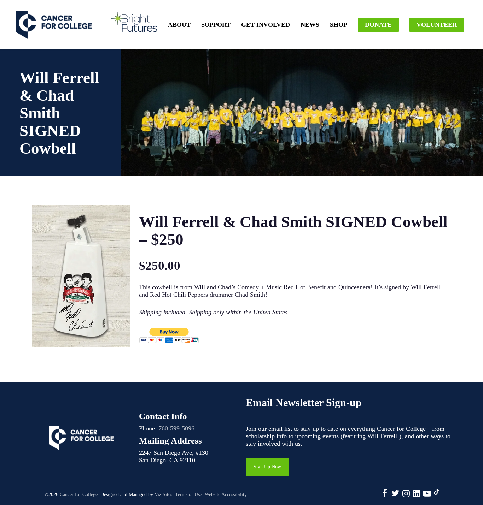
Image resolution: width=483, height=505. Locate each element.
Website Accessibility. (226, 494)
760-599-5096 (176, 428)
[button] (267, 467)
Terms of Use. (189, 494)
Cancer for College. (79, 494)
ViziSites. (164, 494)
